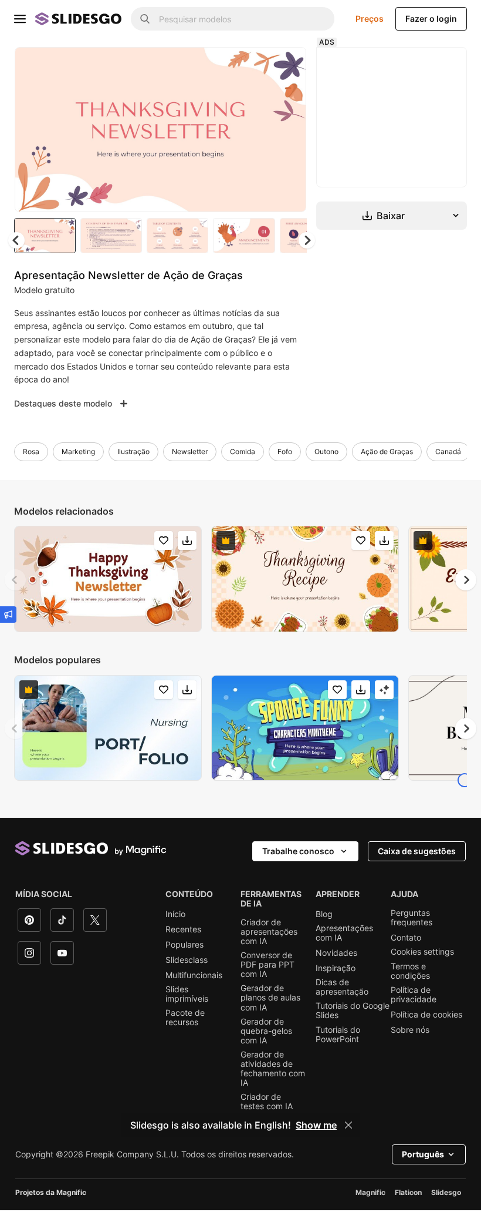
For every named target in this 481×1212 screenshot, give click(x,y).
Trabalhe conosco (298, 851)
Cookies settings (422, 951)
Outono (326, 451)
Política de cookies (426, 1014)
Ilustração (133, 451)
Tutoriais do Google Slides (352, 1010)
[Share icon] (286, 66)
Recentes (183, 929)
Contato (406, 937)
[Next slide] (288, 129)
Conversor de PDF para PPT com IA (267, 965)
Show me (316, 1125)
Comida (242, 451)
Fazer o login (431, 18)
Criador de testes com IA (266, 1101)
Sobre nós (410, 1030)
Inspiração (335, 968)
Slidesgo (446, 1192)
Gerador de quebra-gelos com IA (266, 1031)
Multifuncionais (193, 975)
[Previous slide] (15, 579)
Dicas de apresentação (342, 987)
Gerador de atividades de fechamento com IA (272, 1068)
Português (423, 1154)
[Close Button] (348, 1125)
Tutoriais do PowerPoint (338, 1034)
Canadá (448, 451)
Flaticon (408, 1192)
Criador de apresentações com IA (268, 932)
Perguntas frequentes (411, 917)
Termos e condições (410, 971)
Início (175, 914)
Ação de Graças (387, 451)
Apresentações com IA (344, 933)
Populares (184, 944)
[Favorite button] (255, 66)
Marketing (78, 451)
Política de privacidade (413, 994)
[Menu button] (20, 19)
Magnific (370, 1192)
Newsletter (190, 451)
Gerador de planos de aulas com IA (270, 997)
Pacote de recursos (185, 1017)
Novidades (336, 953)
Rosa (31, 451)
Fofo (284, 451)
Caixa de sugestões (417, 851)
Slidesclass (186, 960)
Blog (324, 914)
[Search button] (145, 19)
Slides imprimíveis (186, 994)
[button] (307, 240)
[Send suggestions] (8, 614)
